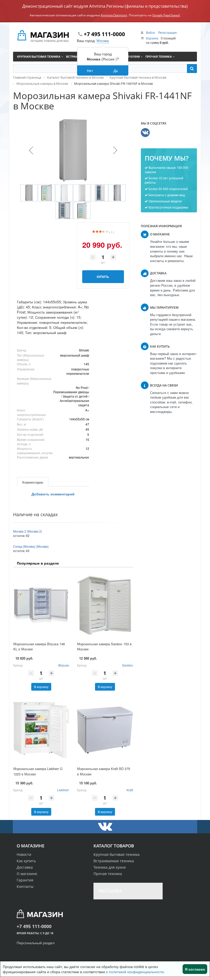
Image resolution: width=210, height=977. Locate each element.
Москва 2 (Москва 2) (27, 531)
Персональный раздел (36, 942)
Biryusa (63, 665)
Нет (90, 70)
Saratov (127, 665)
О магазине (27, 873)
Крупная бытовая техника (116, 854)
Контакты (25, 886)
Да (115, 70)
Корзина (152, 38)
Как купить (26, 860)
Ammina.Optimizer (114, 15)
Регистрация (167, 32)
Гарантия (25, 880)
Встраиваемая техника (113, 860)
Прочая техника (107, 873)
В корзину (41, 686)
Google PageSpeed (166, 15)
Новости (24, 854)
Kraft (130, 790)
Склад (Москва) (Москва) (31, 546)
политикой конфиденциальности (136, 971)
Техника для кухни (109, 867)
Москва (103, 40)
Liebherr (63, 790)
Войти (151, 32)
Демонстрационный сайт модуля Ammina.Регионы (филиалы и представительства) (105, 6)
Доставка (25, 867)
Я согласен (195, 969)
